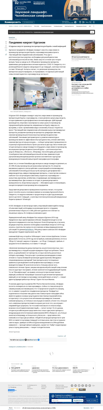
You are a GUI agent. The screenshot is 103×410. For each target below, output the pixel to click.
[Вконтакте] (75, 385)
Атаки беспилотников (46, 26)
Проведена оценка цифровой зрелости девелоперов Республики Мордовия (20, 370)
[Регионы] (80, 22)
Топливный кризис (58, 26)
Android (43, 388)
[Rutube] (86, 385)
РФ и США (36, 26)
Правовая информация (62, 387)
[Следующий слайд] (93, 368)
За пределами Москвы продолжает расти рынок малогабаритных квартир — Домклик (41, 371)
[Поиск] (90, 22)
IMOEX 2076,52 (27, 26)
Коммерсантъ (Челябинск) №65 (17, 347)
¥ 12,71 (21, 26)
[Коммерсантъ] (13, 22)
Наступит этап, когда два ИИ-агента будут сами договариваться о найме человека (82, 87)
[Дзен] (79, 385)
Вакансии (43, 387)
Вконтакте (33, 340)
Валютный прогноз (69, 26)
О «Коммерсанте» (32, 385)
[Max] (90, 385)
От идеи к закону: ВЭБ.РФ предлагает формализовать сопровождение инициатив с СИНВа (81, 371)
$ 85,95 (10, 26)
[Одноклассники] (82, 385)
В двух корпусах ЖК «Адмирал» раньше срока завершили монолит (61, 370)
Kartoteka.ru (29, 229)
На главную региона (28, 22)
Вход (87, 22)
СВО (90, 26)
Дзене (22, 340)
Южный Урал (12, 37)
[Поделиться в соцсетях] (6, 54)
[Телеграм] (72, 385)
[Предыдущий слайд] (9, 368)
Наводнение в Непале (81, 26)
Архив (28, 387)
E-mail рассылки (60, 388)
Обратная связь (60, 385)
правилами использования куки (43, 32)
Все (21, 363)
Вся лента (86, 408)
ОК (92, 32)
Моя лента (17, 408)
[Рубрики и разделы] (94, 22)
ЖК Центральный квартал (80, 57)
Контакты (30, 388)
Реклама (43, 385)
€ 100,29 (16, 26)
